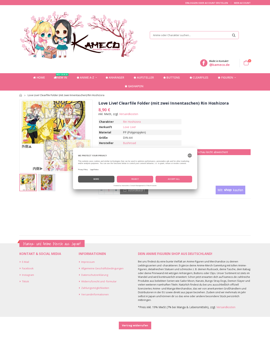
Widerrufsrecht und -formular (99, 281)
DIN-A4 (127, 137)
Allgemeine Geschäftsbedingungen (102, 268)
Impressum (88, 262)
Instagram (28, 275)
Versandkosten (128, 114)
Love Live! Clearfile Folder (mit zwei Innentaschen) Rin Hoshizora (163, 103)
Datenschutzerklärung (94, 275)
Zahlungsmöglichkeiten (95, 288)
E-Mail (25, 262)
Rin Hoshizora (132, 122)
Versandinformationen (95, 294)
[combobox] (194, 35)
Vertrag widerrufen (135, 325)
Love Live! (129, 127)
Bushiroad (129, 143)
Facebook (28, 268)
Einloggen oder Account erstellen (206, 2)
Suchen (233, 35)
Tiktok (25, 281)
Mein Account (242, 2)
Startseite (20, 95)
